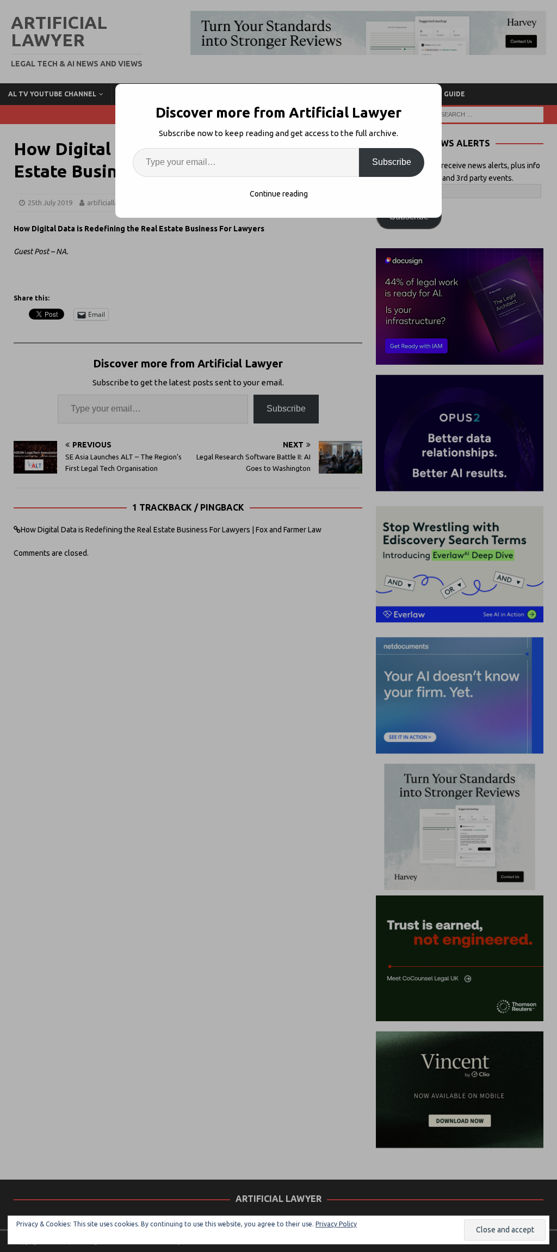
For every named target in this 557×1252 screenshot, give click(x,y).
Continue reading (279, 193)
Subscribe (391, 162)
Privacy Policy (336, 1224)
